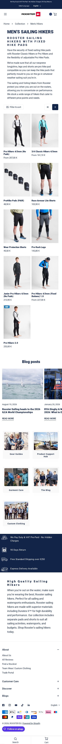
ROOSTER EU (15, 723)
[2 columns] (55, 107)
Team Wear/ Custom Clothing (16, 668)
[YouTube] (16, 705)
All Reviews (7, 659)
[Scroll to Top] (57, 729)
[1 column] (48, 107)
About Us (6, 655)
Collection (20, 24)
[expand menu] (5, 14)
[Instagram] (9, 705)
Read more (8, 418)
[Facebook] (3, 705)
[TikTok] (22, 705)
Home (7, 24)
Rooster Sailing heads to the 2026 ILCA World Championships (21, 411)
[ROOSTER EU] (31, 14)
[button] (55, 14)
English (35, 6)
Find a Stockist (9, 664)
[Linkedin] (29, 705)
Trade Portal (8, 672)
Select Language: (24, 6)
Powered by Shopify (31, 723)
